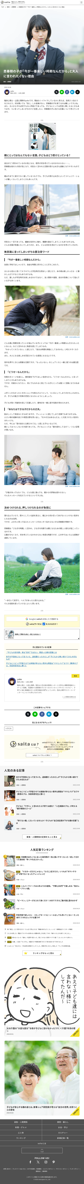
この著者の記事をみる (70, 697)
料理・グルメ (21, 1127)
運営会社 (38, 1171)
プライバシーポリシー (62, 1169)
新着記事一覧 (63, 1138)
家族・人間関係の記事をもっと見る (42, 837)
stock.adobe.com (76, 81)
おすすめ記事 (31, 1169)
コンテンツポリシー (48, 1169)
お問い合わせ (6, 1169)
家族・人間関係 (11, 7)
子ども (9, 728)
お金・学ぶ (63, 1127)
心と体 (21, 1132)
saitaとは (42, 1143)
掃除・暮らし (63, 1122)
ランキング (21, 1138)
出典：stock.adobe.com (72, 236)
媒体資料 (44, 1171)
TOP (2, 7)
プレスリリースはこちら (18, 1169)
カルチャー (63, 1132)
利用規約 (38, 1169)
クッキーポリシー (74, 1169)
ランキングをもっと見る (43, 953)
